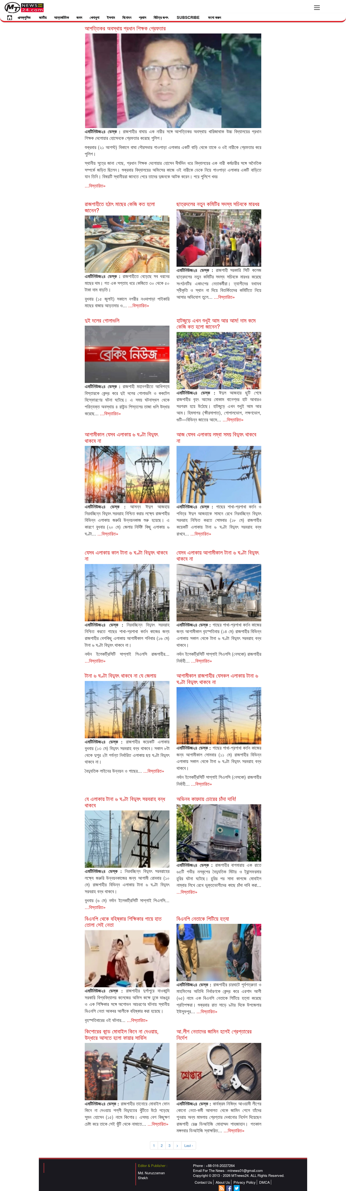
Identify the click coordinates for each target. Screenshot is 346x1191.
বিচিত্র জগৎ (161, 17)
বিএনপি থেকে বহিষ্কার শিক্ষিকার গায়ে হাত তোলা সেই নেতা (123, 921)
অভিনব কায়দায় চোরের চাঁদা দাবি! (206, 798)
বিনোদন (126, 17)
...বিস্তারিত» (95, 185)
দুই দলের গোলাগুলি (102, 320)
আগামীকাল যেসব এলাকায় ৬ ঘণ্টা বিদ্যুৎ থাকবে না (121, 437)
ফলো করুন (214, 17)
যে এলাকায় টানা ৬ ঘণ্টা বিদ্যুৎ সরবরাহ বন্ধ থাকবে (125, 801)
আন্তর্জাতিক (61, 17)
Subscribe (188, 17)
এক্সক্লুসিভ (24, 17)
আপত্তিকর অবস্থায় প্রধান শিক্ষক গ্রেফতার (125, 28)
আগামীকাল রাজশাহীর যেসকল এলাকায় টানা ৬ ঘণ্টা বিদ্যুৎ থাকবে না (217, 678)
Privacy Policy (244, 1182)
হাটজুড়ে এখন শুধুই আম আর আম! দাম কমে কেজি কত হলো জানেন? (216, 323)
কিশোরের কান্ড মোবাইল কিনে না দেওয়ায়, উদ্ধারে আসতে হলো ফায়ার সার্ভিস (122, 1034)
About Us (223, 1182)
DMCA (264, 1182)
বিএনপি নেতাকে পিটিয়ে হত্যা (203, 918)
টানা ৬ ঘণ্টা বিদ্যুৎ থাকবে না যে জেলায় (120, 675)
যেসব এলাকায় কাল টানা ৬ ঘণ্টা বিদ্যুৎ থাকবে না (126, 555)
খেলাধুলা (94, 17)
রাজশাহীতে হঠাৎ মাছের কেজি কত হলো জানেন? (120, 206)
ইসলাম (111, 17)
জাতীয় (43, 17)
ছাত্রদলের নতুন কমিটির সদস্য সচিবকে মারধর (218, 203)
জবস (79, 17)
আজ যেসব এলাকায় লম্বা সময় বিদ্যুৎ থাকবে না (216, 437)
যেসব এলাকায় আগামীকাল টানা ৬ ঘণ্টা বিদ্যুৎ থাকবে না (218, 555)
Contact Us (203, 1182)
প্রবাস (142, 17)
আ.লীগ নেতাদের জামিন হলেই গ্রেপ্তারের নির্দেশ (214, 1034)
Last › (188, 1145)
